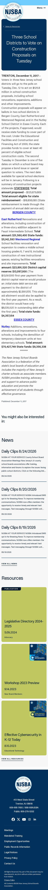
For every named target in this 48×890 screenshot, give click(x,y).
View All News (9, 564)
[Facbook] (13, 819)
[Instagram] (29, 819)
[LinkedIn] (34, 819)
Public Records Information (17, 846)
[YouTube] (24, 819)
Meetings (8, 830)
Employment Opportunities (16, 841)
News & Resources (12, 26)
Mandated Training (13, 835)
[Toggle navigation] (45, 7)
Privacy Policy (10, 857)
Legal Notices (10, 852)
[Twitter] (18, 819)
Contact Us (9, 863)
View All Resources (12, 759)
